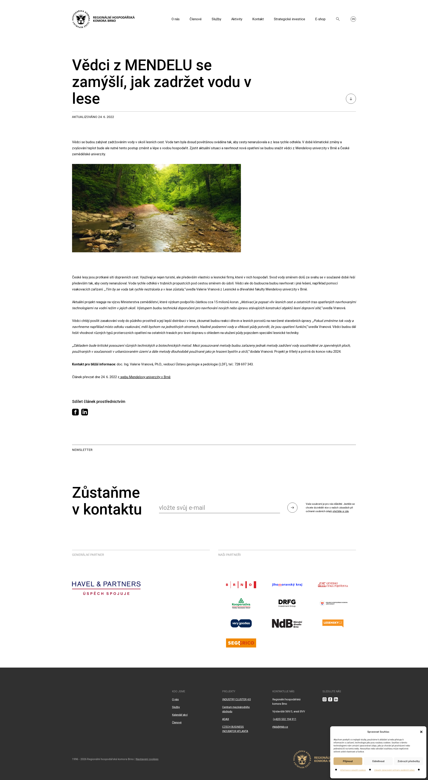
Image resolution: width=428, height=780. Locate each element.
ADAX (225, 719)
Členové (196, 19)
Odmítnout (378, 761)
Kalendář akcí (180, 714)
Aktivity (236, 19)
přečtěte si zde (341, 511)
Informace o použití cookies (353, 770)
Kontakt (258, 19)
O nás (176, 19)
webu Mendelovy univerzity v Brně (145, 377)
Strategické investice (289, 19)
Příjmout (348, 761)
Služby (216, 19)
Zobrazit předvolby (409, 761)
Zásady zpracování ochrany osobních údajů (394, 770)
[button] (421, 731)
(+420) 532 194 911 (284, 719)
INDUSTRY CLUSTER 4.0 (236, 699)
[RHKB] (103, 19)
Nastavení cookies (147, 759)
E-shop (320, 19)
